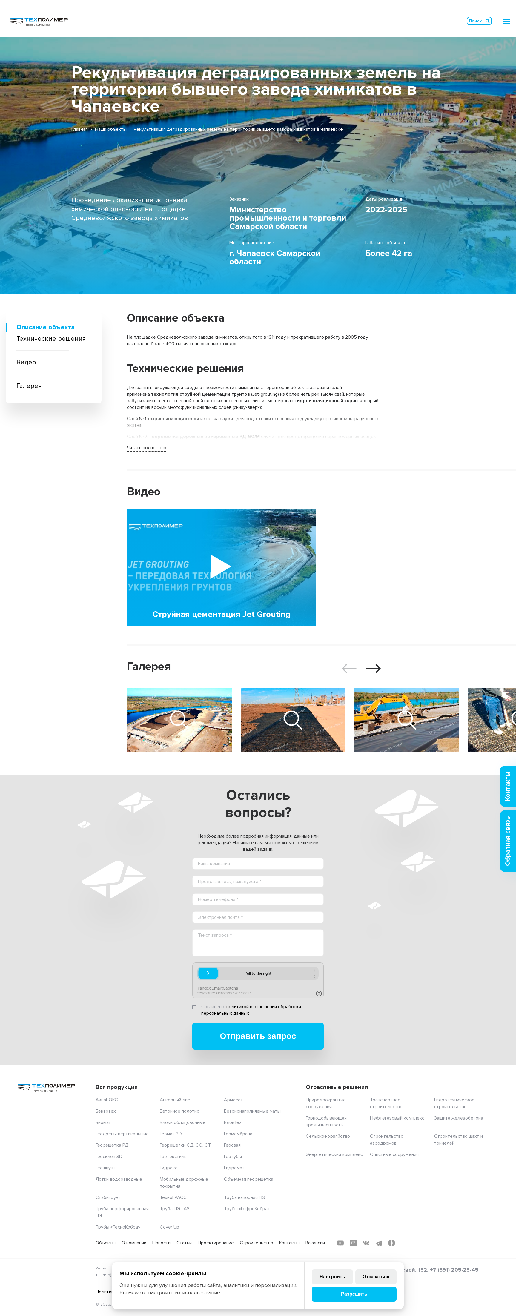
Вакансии (315, 1243)
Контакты (289, 1243)
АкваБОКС (107, 1100)
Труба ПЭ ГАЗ (175, 1209)
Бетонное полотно (179, 1111)
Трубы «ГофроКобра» (247, 1209)
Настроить (332, 1276)
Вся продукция (117, 1087)
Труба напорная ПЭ (244, 1197)
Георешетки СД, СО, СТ (185, 1145)
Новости (161, 1243)
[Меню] (506, 21)
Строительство (256, 1243)
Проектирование (216, 1243)
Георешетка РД (112, 1145)
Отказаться (376, 1276)
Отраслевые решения (337, 1087)
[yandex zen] (391, 1243)
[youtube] (340, 1243)
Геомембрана (238, 1134)
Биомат (103, 1122)
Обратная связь (508, 841)
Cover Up (169, 1227)
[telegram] (378, 1243)
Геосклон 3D (109, 1157)
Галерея (29, 386)
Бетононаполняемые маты (252, 1111)
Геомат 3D (171, 1134)
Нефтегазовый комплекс (397, 1118)
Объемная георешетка (248, 1179)
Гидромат (234, 1168)
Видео (26, 362)
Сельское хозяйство (328, 1136)
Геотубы (233, 1157)
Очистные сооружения (394, 1154)
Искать (488, 21)
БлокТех (233, 1122)
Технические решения (51, 339)
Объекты (106, 1243)
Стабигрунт (108, 1197)
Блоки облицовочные (182, 1122)
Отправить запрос (258, 1036)
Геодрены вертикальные (122, 1134)
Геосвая (232, 1145)
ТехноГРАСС (173, 1197)
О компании (134, 1243)
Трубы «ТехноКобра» (118, 1227)
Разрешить (354, 1294)
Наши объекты (111, 129)
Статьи (184, 1243)
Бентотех (106, 1111)
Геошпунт (106, 1168)
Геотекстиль (173, 1157)
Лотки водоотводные (119, 1179)
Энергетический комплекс (334, 1154)
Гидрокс (168, 1168)
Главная (79, 129)
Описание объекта (45, 327)
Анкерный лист (176, 1100)
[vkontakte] (366, 1243)
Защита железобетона (458, 1118)
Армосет (233, 1100)
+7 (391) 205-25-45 (454, 1269)
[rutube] (353, 1243)
